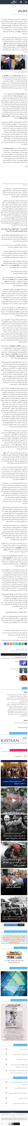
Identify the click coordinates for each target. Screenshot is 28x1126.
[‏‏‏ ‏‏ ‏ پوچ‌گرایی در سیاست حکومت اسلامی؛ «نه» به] (14, 909)
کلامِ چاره (17, 661)
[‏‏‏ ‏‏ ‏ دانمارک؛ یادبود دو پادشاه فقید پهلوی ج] (14, 800)
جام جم (17, 676)
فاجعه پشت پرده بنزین (23, 1049)
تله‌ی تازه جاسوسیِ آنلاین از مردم (21, 1088)
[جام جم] (23, 678)
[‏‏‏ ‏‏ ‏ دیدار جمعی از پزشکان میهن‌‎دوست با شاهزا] (14, 773)
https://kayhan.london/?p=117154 (19, 651)
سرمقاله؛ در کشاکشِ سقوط (22, 1059)
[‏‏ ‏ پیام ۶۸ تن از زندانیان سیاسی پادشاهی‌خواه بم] (14, 827)
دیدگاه (25, 665)
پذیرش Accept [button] (16, 1124)
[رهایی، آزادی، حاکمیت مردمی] (23, 670)
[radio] (26, 637)
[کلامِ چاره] (23, 663)
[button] (26, 2)
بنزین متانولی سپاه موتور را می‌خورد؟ (20, 1054)
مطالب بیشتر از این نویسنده (20, 657)
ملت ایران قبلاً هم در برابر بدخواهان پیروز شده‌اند (17, 1093)
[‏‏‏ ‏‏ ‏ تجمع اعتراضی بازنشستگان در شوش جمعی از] (14, 882)
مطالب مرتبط (23, 655)
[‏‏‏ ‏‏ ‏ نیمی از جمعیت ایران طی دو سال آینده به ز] (14, 855)
